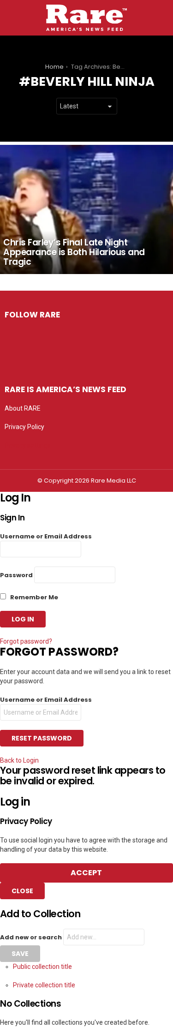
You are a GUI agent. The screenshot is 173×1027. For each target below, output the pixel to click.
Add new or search (31, 937)
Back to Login (19, 760)
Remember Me (33, 597)
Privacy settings (28, 445)
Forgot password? (26, 641)
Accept (86, 872)
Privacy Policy (24, 426)
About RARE (23, 408)
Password (16, 575)
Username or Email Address (46, 536)
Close (22, 891)
